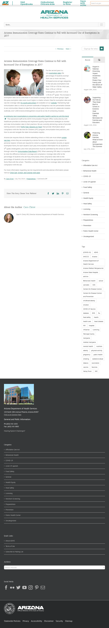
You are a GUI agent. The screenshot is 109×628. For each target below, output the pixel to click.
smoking (86, 359)
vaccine (85, 367)
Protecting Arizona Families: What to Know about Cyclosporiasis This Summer (98, 140)
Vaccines (94, 367)
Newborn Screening (90, 214)
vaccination (95, 363)
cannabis (86, 285)
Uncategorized (88, 236)
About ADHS (10, 541)
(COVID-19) (87, 252)
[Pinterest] (37, 587)
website (54, 103)
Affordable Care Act (90, 165)
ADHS (96, 252)
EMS (93, 313)
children (86, 305)
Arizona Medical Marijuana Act (93, 268)
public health (98, 355)
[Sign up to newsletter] (102, 49)
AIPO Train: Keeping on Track (31, 127)
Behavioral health (89, 281)
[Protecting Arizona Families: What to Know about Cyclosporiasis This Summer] (87, 133)
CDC (94, 285)
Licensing (86, 209)
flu (99, 313)
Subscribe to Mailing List (14, 552)
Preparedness (31, 179)
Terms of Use (10, 546)
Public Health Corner (90, 231)
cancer (101, 281)
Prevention (87, 225)
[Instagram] (30, 587)
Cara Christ (10, 179)
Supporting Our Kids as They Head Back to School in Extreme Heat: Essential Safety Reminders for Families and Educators (98, 110)
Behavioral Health (89, 171)
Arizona (94, 257)
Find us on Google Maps (12, 415)
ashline (85, 276)
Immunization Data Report (27, 151)
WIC (96, 371)
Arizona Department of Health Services (90, 262)
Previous (60, 49)
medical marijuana (89, 342)
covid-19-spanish (89, 182)
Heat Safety (87, 203)
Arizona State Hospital (90, 272)
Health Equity (88, 198)
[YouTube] (24, 587)
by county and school (28, 103)
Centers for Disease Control (92, 289)
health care (87, 321)
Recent (87, 60)
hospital (91, 325)
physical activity (96, 350)
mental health (88, 346)
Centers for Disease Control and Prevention (92, 294)
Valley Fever (87, 371)
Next (67, 49)
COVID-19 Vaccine (89, 309)
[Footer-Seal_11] (24, 604)
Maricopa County (88, 334)
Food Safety (87, 187)
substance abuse (97, 359)
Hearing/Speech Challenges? (14, 431)
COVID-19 (87, 176)
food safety (87, 317)
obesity (85, 350)
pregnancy (86, 355)
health (96, 317)
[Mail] (43, 587)
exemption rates (55, 73)
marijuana (86, 338)
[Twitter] (18, 587)
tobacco (85, 363)
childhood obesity (89, 301)
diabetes (86, 313)
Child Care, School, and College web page (25, 173)
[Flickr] (12, 587)
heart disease (98, 321)
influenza (86, 330)
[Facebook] (6, 587)
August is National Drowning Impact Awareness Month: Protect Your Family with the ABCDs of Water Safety (97, 76)
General (86, 193)
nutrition (99, 346)
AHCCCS (86, 257)
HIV (84, 325)
